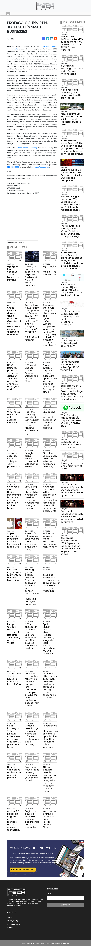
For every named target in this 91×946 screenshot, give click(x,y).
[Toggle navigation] (8, 13)
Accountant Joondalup (27, 148)
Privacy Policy (12, 920)
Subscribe (65, 905)
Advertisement (13, 924)
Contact (10, 927)
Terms (9, 917)
